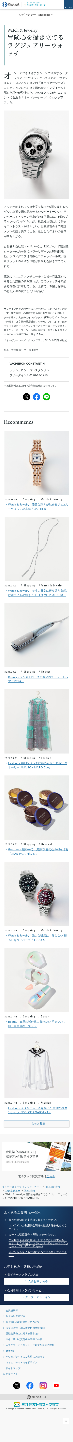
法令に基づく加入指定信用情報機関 (25, 1327)
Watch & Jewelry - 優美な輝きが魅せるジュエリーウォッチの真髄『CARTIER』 (38, 507)
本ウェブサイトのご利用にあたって (25, 1356)
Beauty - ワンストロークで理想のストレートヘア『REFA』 (38, 679)
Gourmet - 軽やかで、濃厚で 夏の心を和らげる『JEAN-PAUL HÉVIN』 (38, 851)
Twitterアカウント (16, 1385)
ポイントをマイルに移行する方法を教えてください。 (38, 1254)
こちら (50, 1176)
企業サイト (12, 1374)
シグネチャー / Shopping (34, 14)
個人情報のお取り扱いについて (23, 1322)
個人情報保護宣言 (15, 1316)
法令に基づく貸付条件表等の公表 (24, 1339)
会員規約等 (12, 1310)
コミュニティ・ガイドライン (21, 1362)
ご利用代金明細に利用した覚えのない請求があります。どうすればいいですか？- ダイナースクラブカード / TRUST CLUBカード (38, 1243)
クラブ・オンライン (38, 1297)
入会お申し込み (38, 1281)
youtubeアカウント (56, 1385)
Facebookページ (29, 1385)
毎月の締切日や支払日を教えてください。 (34, 1220)
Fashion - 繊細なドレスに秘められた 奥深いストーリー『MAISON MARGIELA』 (37, 765)
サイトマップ (13, 1368)
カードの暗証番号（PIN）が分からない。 (33, 1234)
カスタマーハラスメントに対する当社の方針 (30, 1345)
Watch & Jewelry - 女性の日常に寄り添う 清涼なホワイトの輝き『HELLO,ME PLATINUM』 (37, 593)
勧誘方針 (10, 1351)
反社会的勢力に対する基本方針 (23, 1333)
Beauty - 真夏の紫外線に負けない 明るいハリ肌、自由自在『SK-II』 (37, 1024)
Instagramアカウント (43, 1385)
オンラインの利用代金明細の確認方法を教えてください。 (38, 1227)
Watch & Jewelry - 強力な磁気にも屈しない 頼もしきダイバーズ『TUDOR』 (37, 938)
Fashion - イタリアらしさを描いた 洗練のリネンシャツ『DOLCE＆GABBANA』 (37, 1110)
